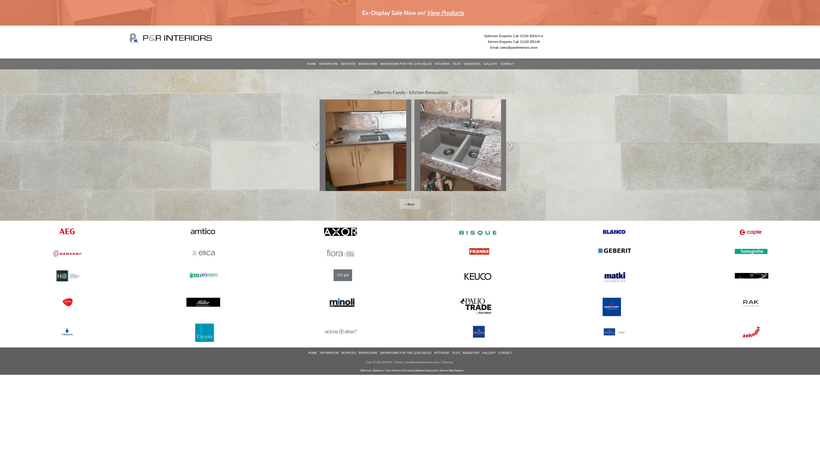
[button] (365, 145)
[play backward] (316, 145)
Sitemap (447, 362)
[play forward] (510, 145)
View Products (445, 12)
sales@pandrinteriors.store (518, 47)
